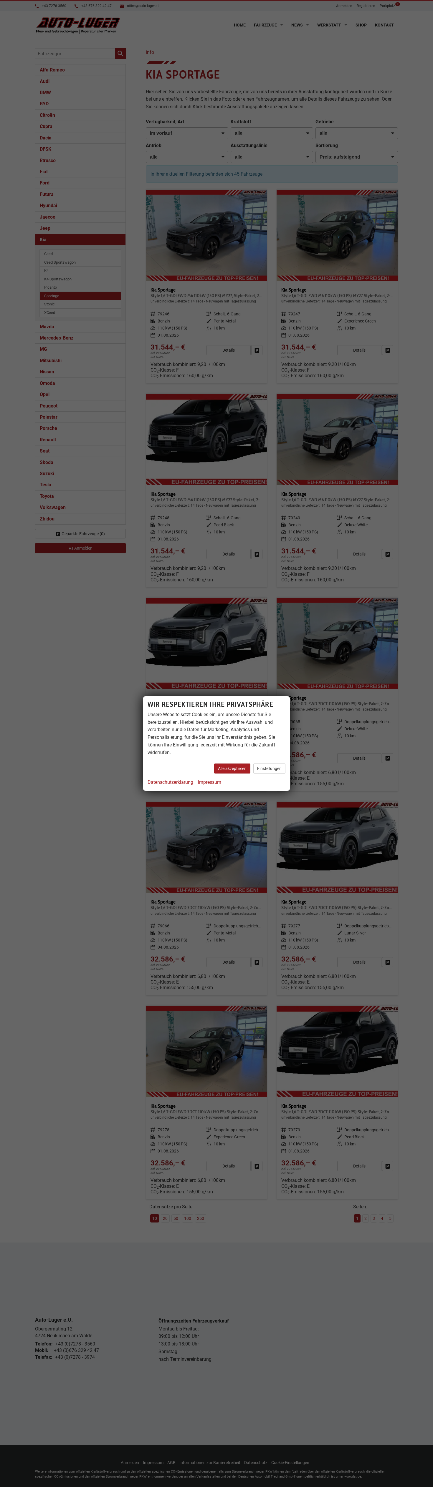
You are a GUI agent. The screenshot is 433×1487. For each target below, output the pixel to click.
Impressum (209, 782)
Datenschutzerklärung (170, 782)
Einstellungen (269, 768)
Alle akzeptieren (232, 768)
